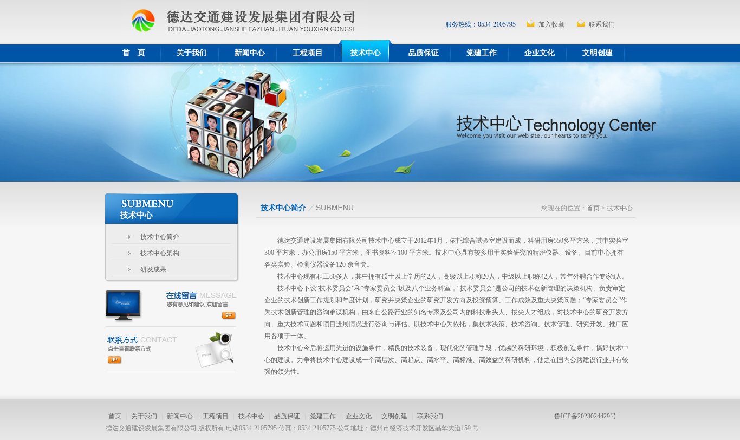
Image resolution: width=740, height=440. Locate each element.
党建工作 (481, 53)
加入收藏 (551, 24)
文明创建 (597, 53)
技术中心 (365, 53)
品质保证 (423, 53)
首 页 (133, 53)
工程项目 (308, 53)
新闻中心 (250, 53)
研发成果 (153, 269)
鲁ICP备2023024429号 (585, 416)
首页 (593, 208)
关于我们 (192, 53)
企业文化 (539, 53)
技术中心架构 (159, 253)
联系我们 (602, 24)
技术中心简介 (159, 237)
